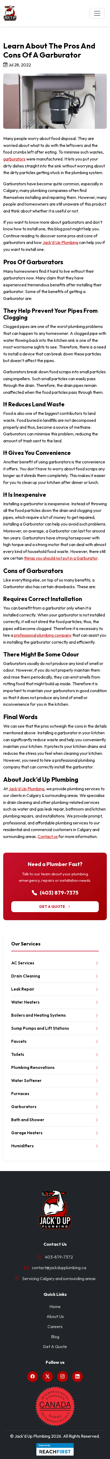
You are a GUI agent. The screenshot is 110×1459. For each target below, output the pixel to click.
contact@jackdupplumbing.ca (59, 1267)
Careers (55, 1326)
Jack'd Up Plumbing (32, 1436)
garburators (14, 159)
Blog (55, 1336)
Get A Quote (55, 1346)
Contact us (48, 836)
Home (55, 1306)
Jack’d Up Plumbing (60, 242)
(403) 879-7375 (58, 892)
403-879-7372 (59, 1257)
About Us (55, 1316)
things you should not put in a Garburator (60, 558)
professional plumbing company (43, 635)
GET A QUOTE (52, 906)
